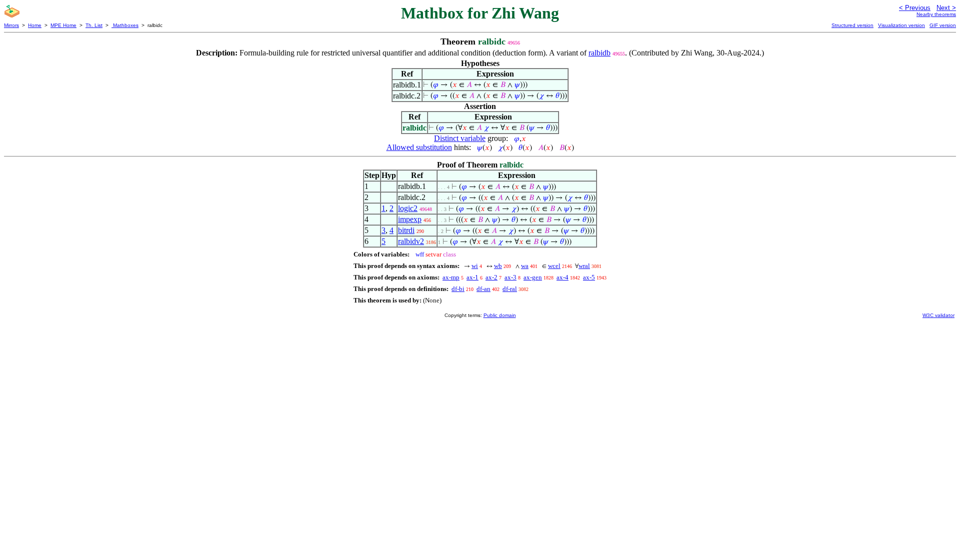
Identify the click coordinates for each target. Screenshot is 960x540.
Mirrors (11, 25)
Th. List (94, 25)
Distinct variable (460, 138)
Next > (946, 8)
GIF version (943, 25)
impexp (410, 219)
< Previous (914, 8)
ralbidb (599, 52)
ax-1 (472, 277)
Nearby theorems (936, 14)
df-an (483, 288)
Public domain (500, 315)
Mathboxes (125, 25)
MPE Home (63, 25)
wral (584, 266)
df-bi (458, 288)
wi (475, 266)
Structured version (853, 25)
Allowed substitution (419, 147)
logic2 (408, 208)
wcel (554, 266)
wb (498, 266)
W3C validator (938, 315)
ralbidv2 (411, 241)
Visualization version (901, 25)
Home (35, 25)
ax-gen (533, 277)
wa (524, 266)
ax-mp (451, 277)
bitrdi (406, 230)
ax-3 (510, 277)
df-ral (509, 288)
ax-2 (492, 277)
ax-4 (562, 277)
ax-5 (589, 277)
